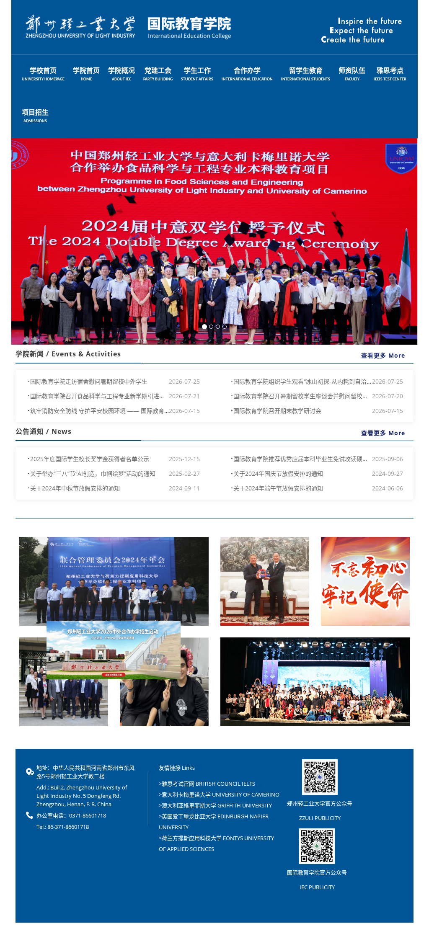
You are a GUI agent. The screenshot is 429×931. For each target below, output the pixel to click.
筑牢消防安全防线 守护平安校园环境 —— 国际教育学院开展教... (114, 411)
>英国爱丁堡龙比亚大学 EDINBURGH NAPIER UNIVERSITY (214, 821)
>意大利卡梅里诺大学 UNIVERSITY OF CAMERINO (219, 794)
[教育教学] (164, 681)
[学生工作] (315, 681)
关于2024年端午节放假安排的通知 (278, 488)
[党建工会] (365, 581)
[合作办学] (114, 581)
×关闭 (149, 748)
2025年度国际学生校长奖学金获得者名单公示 (89, 459)
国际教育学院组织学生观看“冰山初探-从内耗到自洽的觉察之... (314, 381)
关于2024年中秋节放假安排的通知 (75, 488)
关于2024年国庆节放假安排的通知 (278, 473)
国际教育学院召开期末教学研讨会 (277, 411)
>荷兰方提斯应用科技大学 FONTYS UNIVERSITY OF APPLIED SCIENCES (216, 843)
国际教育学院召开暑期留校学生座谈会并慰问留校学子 (303, 396)
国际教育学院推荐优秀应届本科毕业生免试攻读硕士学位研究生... (318, 459)
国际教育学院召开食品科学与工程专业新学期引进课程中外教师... (114, 396)
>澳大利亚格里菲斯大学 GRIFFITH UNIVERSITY (215, 805)
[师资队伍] (63, 681)
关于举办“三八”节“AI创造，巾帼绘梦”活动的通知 (92, 473)
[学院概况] (264, 581)
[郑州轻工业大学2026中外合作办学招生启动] (89, 713)
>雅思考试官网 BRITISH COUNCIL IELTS (207, 783)
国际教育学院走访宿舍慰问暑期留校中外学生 (88, 381)
